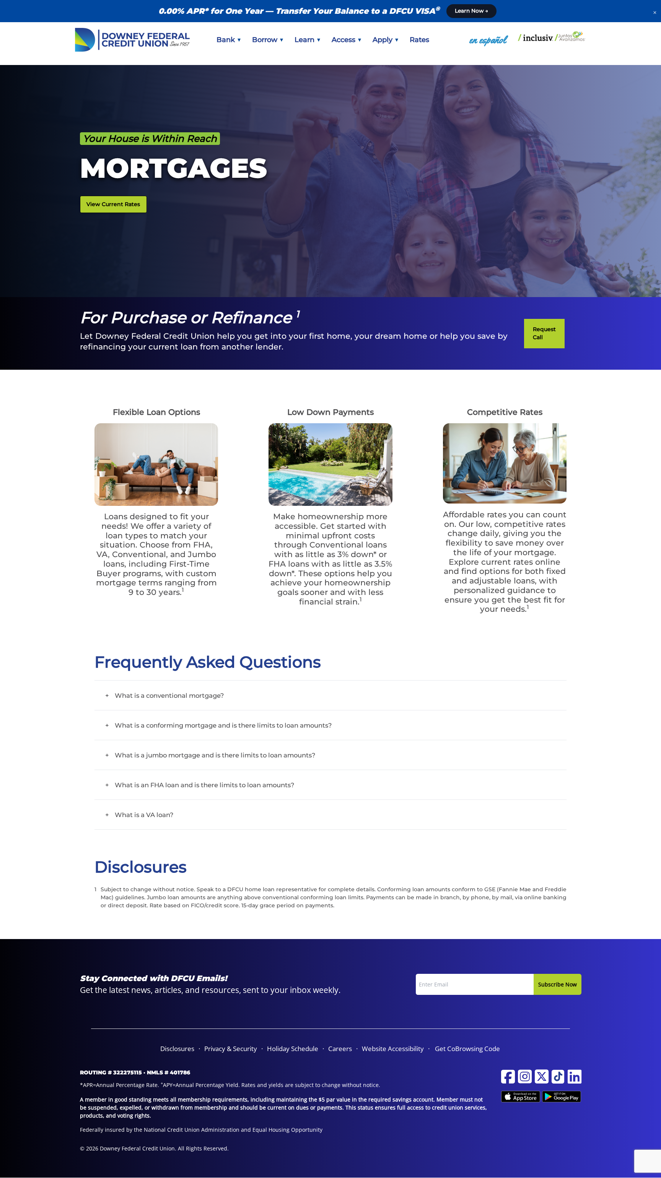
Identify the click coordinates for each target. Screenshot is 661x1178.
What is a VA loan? (144, 815)
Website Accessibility (393, 1048)
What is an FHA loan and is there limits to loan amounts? (204, 785)
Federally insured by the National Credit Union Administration (159, 1129)
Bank (227, 40)
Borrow (265, 40)
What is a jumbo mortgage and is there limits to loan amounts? (215, 755)
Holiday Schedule (292, 1048)
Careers (340, 1048)
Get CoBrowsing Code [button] (467, 1048)
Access (344, 40)
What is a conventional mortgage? (169, 695)
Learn (305, 40)
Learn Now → (471, 11)
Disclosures (177, 1048)
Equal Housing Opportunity (287, 1129)
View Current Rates (113, 204)
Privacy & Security (230, 1048)
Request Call (544, 333)
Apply (383, 40)
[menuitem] (228, 39)
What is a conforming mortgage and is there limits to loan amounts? (223, 725)
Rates (419, 40)
